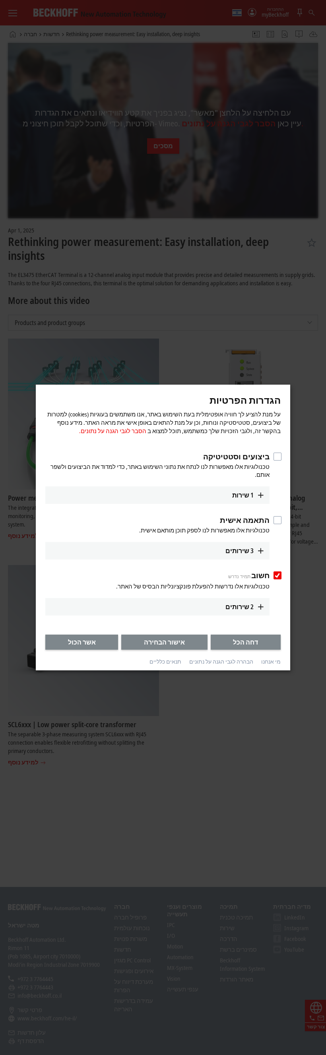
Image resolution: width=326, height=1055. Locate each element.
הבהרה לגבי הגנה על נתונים (221, 662)
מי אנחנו (271, 662)
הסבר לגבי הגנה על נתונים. (112, 431)
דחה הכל (245, 642)
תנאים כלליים (165, 662)
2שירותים (239, 606)
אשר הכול (82, 642)
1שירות (243, 495)
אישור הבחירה (164, 642)
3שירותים (239, 550)
